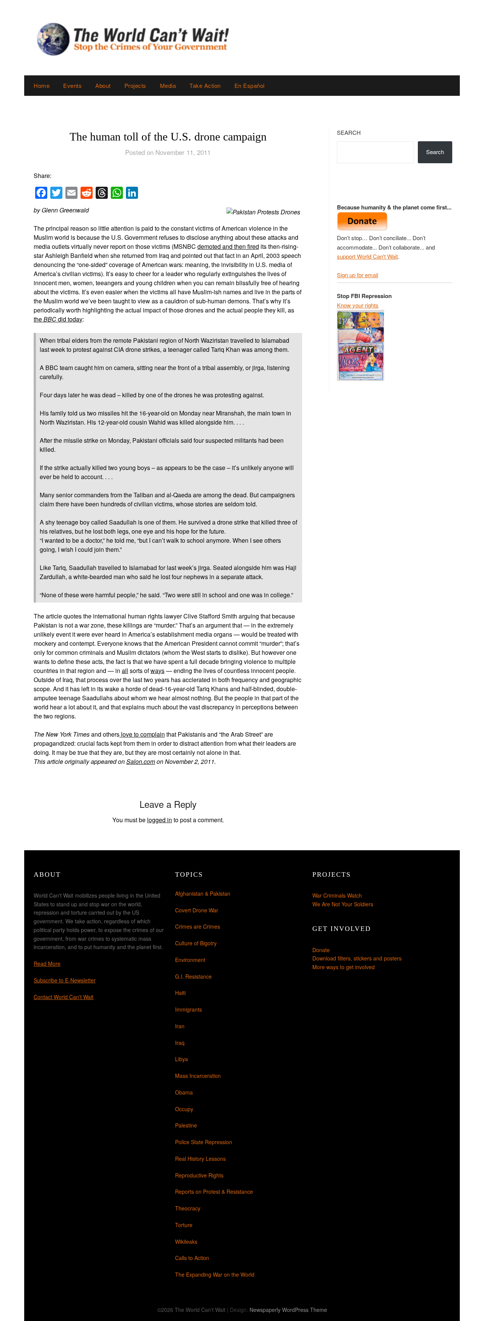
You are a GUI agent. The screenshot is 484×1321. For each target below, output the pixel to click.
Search (349, 132)
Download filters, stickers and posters (357, 958)
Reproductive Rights (199, 1175)
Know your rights (358, 305)
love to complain (142, 734)
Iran (180, 1026)
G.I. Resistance (193, 976)
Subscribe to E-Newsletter (65, 980)
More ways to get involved (343, 967)
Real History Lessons (200, 1158)
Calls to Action (192, 1258)
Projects (135, 85)
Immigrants (188, 1009)
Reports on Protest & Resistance (214, 1191)
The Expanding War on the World (214, 1274)
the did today (58, 319)
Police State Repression (203, 1142)
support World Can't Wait (367, 256)
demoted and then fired (228, 246)
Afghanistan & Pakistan (202, 893)
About (103, 85)
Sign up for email (357, 275)
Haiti (180, 992)
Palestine (186, 1125)
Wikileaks (186, 1241)
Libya (181, 1059)
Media (168, 85)
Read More (47, 963)
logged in (159, 819)
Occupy (184, 1109)
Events (72, 85)
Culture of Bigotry (196, 943)
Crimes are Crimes (197, 926)
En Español (249, 85)
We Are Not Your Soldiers (342, 904)
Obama (184, 1092)
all (125, 670)
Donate (321, 950)
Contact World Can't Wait (63, 997)
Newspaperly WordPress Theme (288, 1309)
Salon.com (140, 761)
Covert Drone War (196, 910)
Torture (183, 1225)
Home (42, 85)
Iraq (180, 1042)
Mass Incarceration (198, 1075)
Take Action (205, 85)
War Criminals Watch (337, 895)
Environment (190, 959)
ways (157, 670)
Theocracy (187, 1208)
